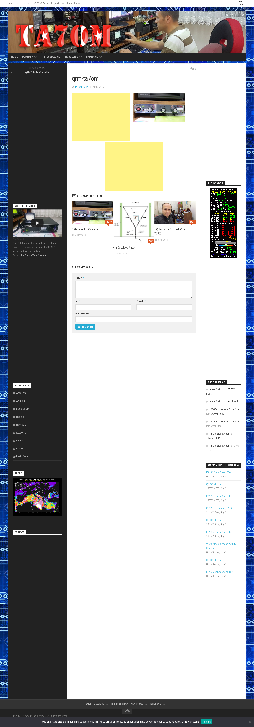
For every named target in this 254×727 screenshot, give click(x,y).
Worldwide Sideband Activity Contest (221, 546)
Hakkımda (20, 3)
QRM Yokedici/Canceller (85, 229)
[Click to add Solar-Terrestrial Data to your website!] (223, 256)
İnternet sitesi (82, 313)
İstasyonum (22, 432)
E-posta (141, 301)
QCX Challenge (214, 484)
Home (10, 3)
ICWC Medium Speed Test (219, 496)
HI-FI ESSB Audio (40, 3)
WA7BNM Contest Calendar (223, 465)
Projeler (20, 448)
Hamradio (72, 3)
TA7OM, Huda (81, 86)
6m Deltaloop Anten (124, 247)
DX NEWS (19, 532)
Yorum (79, 277)
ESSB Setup (22, 408)
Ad (77, 301)
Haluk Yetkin (234, 401)
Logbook (21, 440)
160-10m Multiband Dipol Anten (225, 409)
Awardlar (21, 400)
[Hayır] (249, 722)
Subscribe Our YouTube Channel (29, 255)
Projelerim (56, 3)
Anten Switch (216, 389)
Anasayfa (21, 392)
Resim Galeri (22, 456)
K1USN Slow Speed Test (219, 472)
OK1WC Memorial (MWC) (219, 508)
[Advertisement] (101, 117)
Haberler (20, 416)
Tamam (207, 721)
